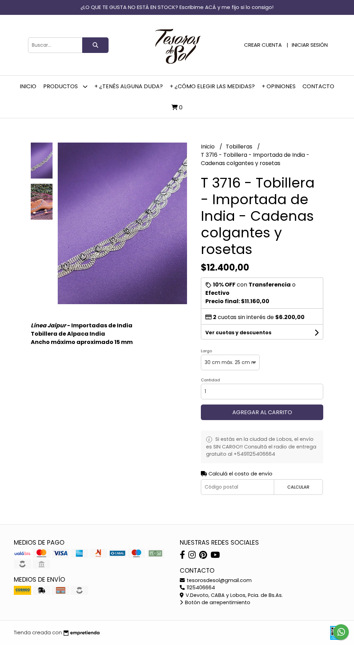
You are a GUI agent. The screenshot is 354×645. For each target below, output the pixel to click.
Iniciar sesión (310, 44)
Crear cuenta (263, 44)
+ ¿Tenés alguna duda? (128, 86)
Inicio (28, 86)
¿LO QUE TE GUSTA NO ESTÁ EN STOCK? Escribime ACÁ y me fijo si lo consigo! (177, 7)
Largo (206, 351)
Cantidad (210, 380)
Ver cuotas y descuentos (238, 332)
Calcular (298, 487)
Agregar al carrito (262, 412)
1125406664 (200, 587)
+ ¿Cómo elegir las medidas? (212, 86)
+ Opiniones (279, 86)
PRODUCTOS (61, 86)
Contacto (318, 86)
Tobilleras (240, 147)
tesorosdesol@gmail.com (218, 580)
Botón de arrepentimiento (217, 602)
